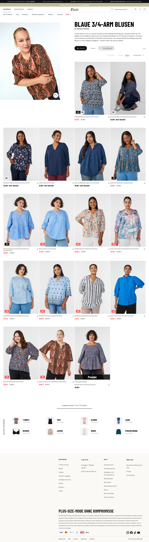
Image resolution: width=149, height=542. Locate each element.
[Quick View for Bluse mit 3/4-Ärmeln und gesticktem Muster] (73, 316)
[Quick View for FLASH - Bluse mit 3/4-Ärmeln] (73, 183)
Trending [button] (24, 14)
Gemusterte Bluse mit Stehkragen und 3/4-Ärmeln (123, 116)
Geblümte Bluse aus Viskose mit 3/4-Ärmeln (86, 248)
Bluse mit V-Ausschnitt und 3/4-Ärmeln (13, 381)
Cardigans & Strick (65, 480)
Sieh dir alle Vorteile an (88, 471)
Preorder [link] (60, 14)
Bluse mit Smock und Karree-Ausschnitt (85, 384)
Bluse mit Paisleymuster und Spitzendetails (121, 183)
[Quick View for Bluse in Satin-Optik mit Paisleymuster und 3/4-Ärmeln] (144, 249)
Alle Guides (107, 482)
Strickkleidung (130, 432)
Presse (129, 471)
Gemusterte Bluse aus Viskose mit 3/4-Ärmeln (86, 116)
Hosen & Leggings (64, 476)
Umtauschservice (109, 468)
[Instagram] (127, 532)
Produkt (120, 55)
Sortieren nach (137, 55)
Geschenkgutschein (110, 486)
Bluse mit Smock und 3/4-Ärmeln (47, 248)
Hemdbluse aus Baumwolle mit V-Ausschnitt (86, 315)
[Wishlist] (107, 65)
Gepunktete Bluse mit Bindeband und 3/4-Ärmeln (16, 315)
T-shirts (27, 421)
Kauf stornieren (109, 497)
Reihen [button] (50, 14)
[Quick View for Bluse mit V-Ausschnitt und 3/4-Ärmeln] (37, 382)
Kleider (96, 421)
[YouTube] (138, 532)
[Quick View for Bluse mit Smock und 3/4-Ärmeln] (73, 249)
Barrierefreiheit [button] (109, 493)
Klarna (106, 490)
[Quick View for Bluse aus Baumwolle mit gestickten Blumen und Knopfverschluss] (37, 249)
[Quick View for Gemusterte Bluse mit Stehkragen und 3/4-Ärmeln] (144, 117)
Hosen (96, 432)
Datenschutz (62, 539)
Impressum (84, 539)
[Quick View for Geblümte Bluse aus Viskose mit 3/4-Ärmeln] (109, 249)
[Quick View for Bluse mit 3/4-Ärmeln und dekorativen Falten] (144, 316)
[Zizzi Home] (74, 9)
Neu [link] (17, 14)
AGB (69, 539)
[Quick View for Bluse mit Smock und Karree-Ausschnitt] (109, 385)
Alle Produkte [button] (7, 14)
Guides (30, 9)
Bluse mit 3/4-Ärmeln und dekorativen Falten (122, 315)
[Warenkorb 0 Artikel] (144, 9)
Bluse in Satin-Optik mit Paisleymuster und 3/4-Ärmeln (124, 248)
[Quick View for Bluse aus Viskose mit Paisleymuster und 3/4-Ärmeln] (73, 382)
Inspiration (19, 9)
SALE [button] (67, 14)
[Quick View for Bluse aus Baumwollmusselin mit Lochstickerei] (109, 183)
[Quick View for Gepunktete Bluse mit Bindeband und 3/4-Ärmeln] (37, 316)
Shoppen (7, 9)
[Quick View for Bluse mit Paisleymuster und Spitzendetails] (144, 183)
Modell (127, 55)
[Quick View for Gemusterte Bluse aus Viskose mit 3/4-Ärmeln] (109, 117)
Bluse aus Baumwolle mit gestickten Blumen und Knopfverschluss (16, 249)
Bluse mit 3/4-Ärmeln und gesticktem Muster (50, 315)
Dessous (27, 432)
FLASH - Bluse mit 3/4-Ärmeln (47, 183)
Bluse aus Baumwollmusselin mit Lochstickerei (87, 183)
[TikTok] (135, 532)
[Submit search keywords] (112, 9)
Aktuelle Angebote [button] (38, 14)
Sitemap (92, 539)
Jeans (130, 421)
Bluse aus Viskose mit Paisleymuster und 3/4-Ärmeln (52, 381)
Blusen (61, 468)
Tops (61, 421)
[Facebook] (131, 532)
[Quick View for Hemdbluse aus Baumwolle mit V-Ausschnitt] (109, 316)
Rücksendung (108, 478)
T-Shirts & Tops (64, 465)
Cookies (75, 539)
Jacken (61, 432)
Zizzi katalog (131, 475)
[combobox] (120, 9)
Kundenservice (108, 465)
